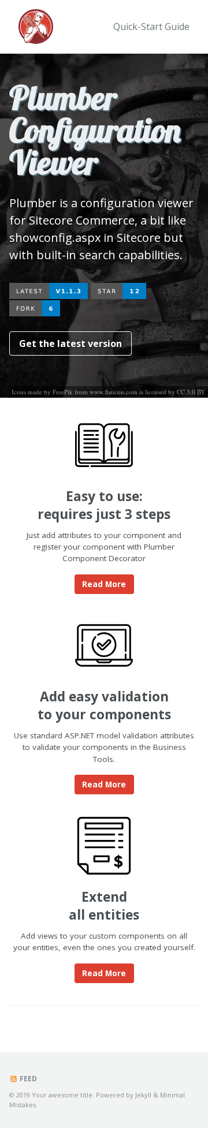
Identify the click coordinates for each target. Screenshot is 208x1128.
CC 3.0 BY (191, 391)
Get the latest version (70, 343)
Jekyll (143, 1094)
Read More (104, 584)
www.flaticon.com (114, 391)
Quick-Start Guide (151, 26)
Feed (27, 1079)
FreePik (63, 391)
